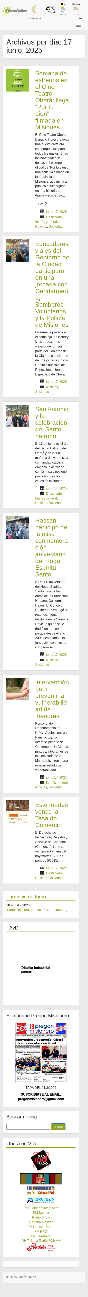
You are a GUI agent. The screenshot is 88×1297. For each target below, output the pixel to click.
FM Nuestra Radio (41, 1227)
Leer (41, 203)
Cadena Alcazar (41, 1222)
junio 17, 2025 (56, 211)
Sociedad (56, 226)
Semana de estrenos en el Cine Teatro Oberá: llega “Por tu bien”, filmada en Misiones (52, 100)
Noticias (41, 226)
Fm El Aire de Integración (41, 1208)
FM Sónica (41, 1212)
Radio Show (41, 1217)
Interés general (46, 221)
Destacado (54, 217)
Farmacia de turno (26, 896)
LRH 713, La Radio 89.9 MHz (41, 1240)
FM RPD (41, 1231)
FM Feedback (41, 1236)
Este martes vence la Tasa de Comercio (51, 814)
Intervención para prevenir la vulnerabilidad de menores (52, 699)
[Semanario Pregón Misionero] (41, 1053)
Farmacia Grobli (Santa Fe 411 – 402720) (37, 910)
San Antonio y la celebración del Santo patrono (52, 422)
